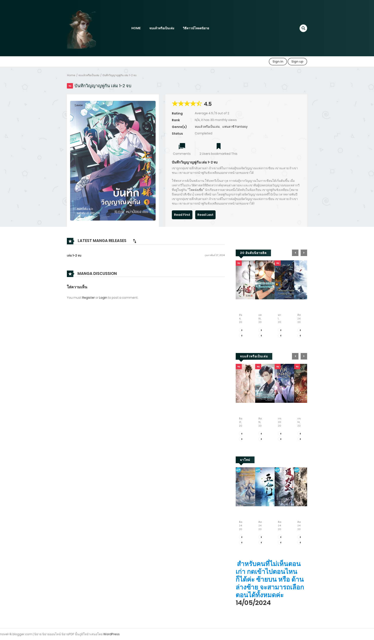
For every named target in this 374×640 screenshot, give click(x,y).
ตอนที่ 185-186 (242, 537)
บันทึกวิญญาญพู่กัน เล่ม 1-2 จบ (119, 75)
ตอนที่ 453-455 (262, 434)
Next (304, 253)
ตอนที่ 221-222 (301, 542)
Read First (182, 215)
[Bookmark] (219, 146)
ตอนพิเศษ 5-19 (242, 434)
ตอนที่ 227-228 (262, 542)
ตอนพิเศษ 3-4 (242, 439)
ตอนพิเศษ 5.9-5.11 (281, 330)
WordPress (111, 634)
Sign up (297, 61)
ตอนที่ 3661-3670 (242, 336)
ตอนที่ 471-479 (301, 434)
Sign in (277, 61)
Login (103, 297)
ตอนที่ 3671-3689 (242, 330)
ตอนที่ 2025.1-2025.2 (262, 330)
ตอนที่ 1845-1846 (301, 336)
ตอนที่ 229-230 (262, 537)
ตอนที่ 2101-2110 (281, 439)
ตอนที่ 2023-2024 (262, 336)
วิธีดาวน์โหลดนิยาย (196, 28)
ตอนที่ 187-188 (281, 542)
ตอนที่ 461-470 (301, 439)
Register (88, 297)
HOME (136, 28)
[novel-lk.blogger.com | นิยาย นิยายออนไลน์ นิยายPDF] (87, 28)
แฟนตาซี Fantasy (235, 126)
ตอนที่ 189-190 (281, 537)
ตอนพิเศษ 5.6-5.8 (281, 336)
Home (71, 75)
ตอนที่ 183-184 (242, 542)
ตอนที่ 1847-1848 (301, 330)
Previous (295, 253)
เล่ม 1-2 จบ (74, 255)
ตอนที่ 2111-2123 (281, 434)
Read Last (205, 215)
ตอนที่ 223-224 (301, 537)
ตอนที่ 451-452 (262, 439)
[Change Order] (134, 241)
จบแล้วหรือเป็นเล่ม (161, 28)
